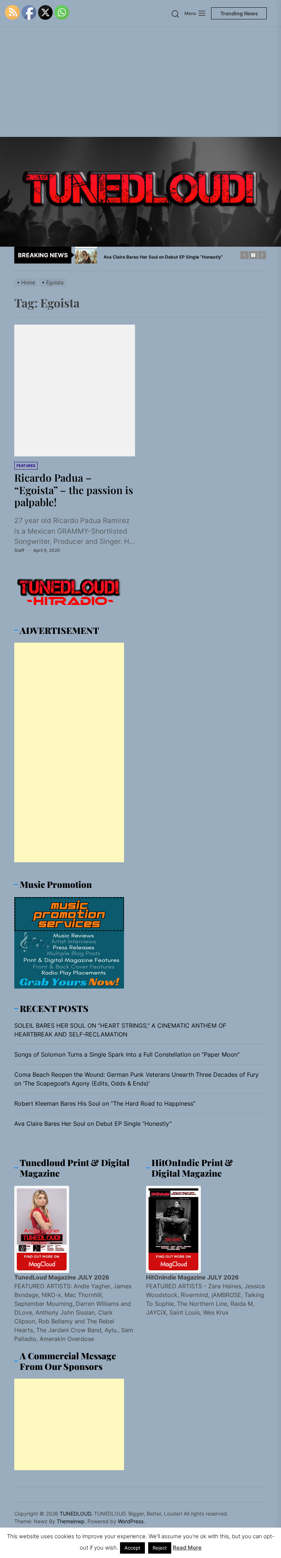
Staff (19, 550)
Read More (187, 1547)
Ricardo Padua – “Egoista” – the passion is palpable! (73, 490)
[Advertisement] (140, 82)
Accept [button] (132, 1548)
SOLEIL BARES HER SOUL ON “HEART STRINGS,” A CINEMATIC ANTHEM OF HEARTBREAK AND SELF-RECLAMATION (120, 1030)
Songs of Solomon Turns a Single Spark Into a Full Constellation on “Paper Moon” (127, 1054)
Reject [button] (160, 1548)
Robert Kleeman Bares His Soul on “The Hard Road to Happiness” (104, 1103)
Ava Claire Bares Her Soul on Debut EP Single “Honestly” (93, 1123)
